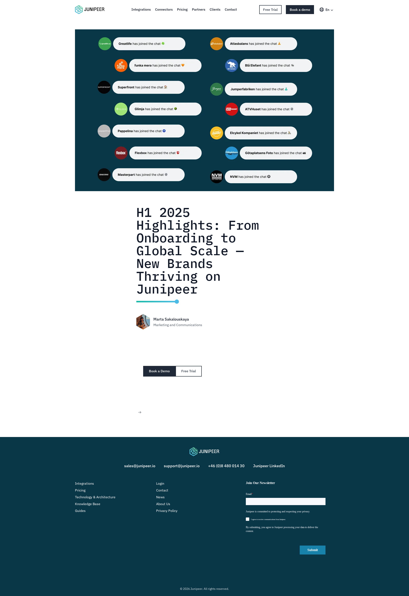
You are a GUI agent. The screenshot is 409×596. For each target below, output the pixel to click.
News (160, 497)
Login (160, 483)
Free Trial (270, 9)
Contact (231, 9)
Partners (198, 9)
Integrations (141, 9)
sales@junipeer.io (139, 465)
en (327, 9)
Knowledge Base (87, 504)
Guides (80, 511)
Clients (215, 9)
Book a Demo (159, 371)
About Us (163, 504)
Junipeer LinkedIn (269, 465)
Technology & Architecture (95, 497)
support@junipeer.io (182, 465)
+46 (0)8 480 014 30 (226, 465)
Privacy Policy (166, 511)
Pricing (182, 9)
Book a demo (300, 9)
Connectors (164, 9)
